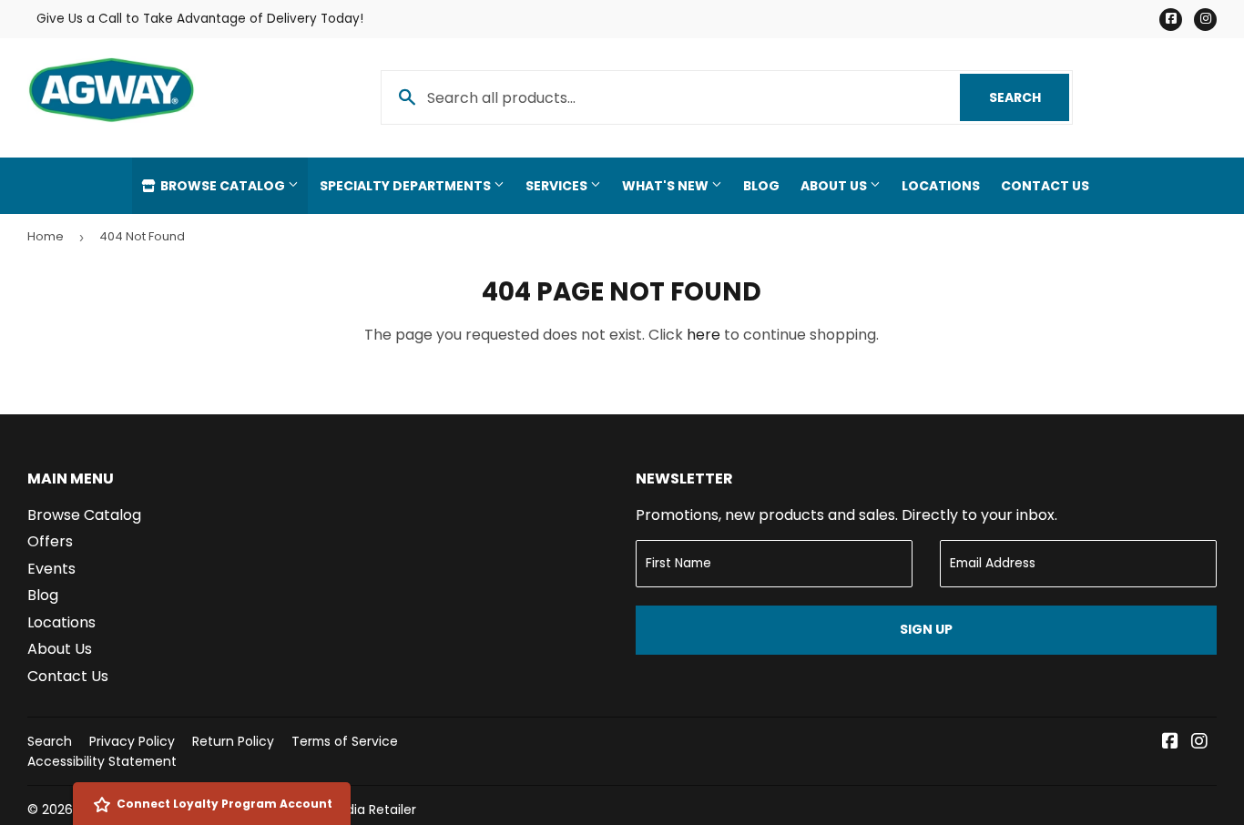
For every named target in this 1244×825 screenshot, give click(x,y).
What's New (666, 186)
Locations (941, 186)
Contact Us (1045, 186)
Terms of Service (344, 741)
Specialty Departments (407, 186)
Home (45, 236)
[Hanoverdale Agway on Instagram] (1199, 742)
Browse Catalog (223, 186)
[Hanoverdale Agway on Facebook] (1170, 742)
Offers (50, 541)
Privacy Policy (132, 741)
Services (557, 186)
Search (1029, 97)
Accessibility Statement (102, 761)
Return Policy (233, 741)
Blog (761, 186)
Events (51, 568)
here (703, 334)
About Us (835, 186)
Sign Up (926, 629)
